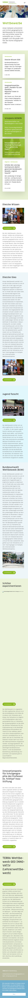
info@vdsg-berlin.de (11, 976)
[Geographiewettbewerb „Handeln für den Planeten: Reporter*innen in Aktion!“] (14, 96)
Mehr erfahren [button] (12, 990)
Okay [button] (14, 994)
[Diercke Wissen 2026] (14, 66)
